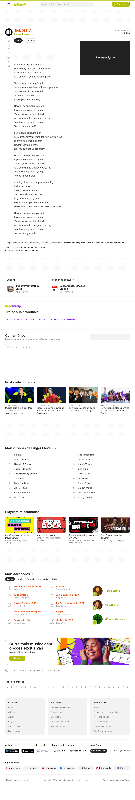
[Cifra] (8, 53)
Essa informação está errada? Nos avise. (106, 242)
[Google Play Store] (12, 751)
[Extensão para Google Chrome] (43, 751)
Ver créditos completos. (75, 243)
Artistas (11, 712)
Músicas (12, 707)
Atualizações (14, 726)
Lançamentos (14, 731)
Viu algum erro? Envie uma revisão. (22, 251)
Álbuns (11, 717)
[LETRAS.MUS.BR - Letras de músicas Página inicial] (20, 4)
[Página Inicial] (6, 670)
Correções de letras (60, 721)
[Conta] (127, 4)
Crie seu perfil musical (61, 707)
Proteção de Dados (103, 717)
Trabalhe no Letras (102, 726)
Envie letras (56, 717)
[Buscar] (91, 4)
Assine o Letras (58, 726)
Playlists (12, 721)
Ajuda (96, 707)
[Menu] (9, 4)
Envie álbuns (56, 712)
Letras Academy (67, 306)
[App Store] (27, 751)
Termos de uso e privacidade (107, 712)
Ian (44, 247)
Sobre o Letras (100, 721)
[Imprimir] (8, 57)
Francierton (24, 247)
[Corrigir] (8, 62)
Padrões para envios (103, 731)
